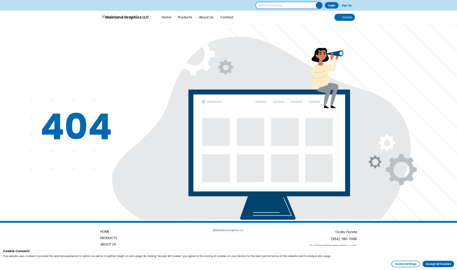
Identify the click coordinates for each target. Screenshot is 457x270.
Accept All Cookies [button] (438, 264)
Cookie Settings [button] (405, 264)
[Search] (319, 5)
